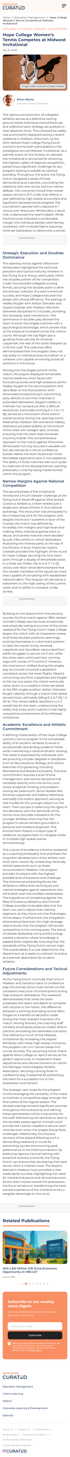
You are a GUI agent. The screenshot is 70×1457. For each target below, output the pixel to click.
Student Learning (33, 28)
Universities (58, 28)
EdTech (7, 1401)
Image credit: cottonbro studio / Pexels (43, 86)
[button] (22, 1284)
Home (7, 17)
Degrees (10, 28)
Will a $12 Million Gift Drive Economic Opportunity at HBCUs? (30, 1270)
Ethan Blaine (25, 99)
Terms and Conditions (35, 1434)
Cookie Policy (42, 1429)
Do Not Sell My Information (17, 1439)
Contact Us (24, 1429)
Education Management (30, 17)
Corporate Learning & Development (25, 1408)
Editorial (8, 1415)
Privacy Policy (10, 1434)
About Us (8, 1429)
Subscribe (35, 1335)
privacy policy (35, 1350)
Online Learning (13, 1393)
